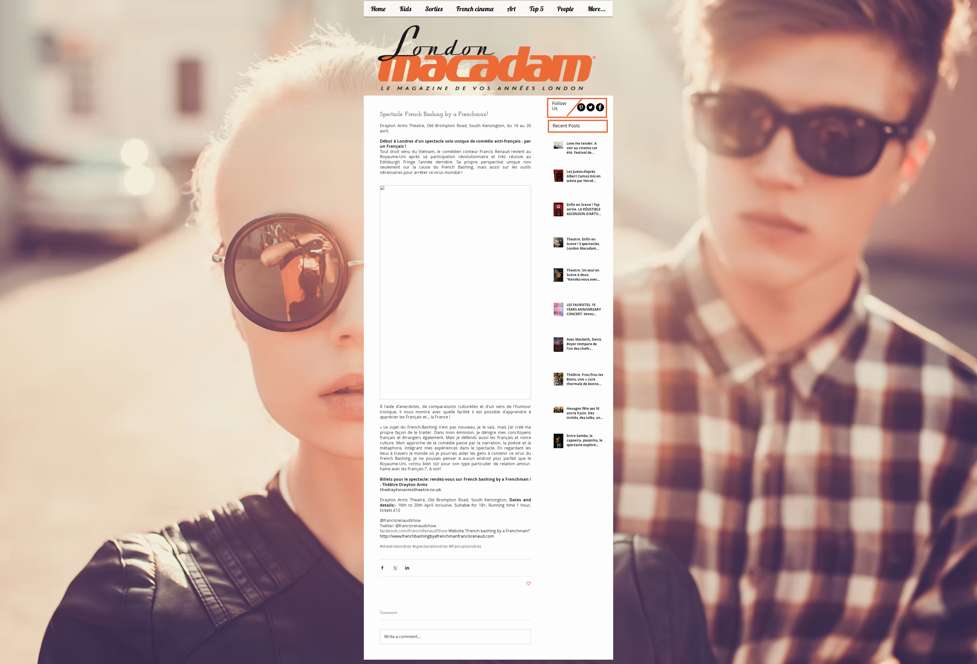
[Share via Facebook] (382, 567)
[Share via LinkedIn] (407, 567)
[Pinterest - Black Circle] (581, 107)
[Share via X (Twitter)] (394, 567)
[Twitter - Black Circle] (590, 107)
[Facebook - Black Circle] (600, 107)
